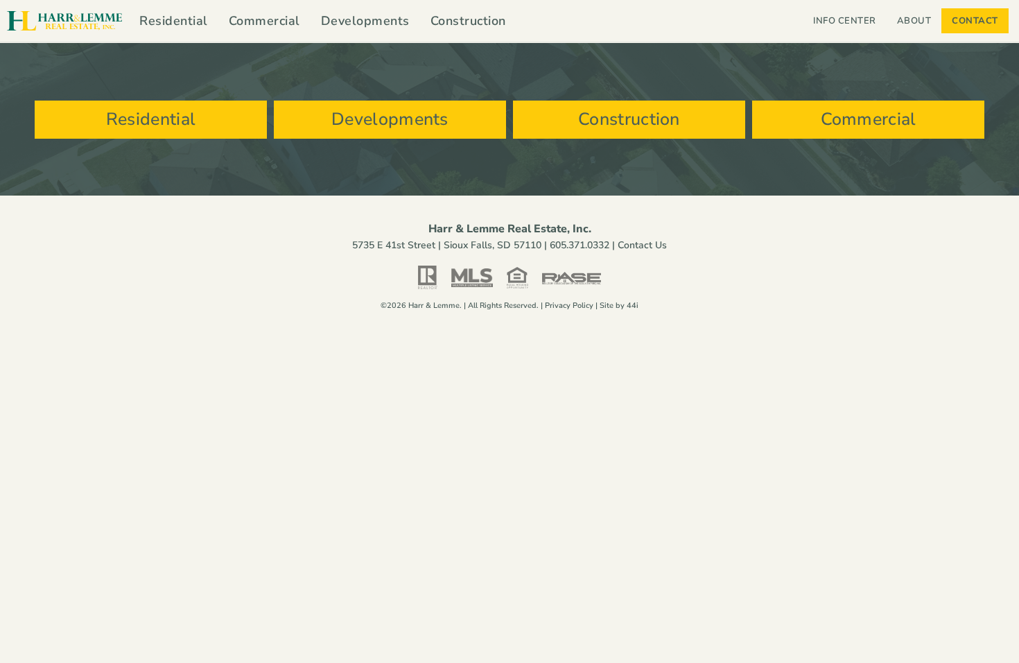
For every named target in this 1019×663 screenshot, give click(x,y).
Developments (365, 20)
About (914, 21)
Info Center (844, 21)
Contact (975, 21)
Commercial (264, 20)
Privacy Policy (569, 305)
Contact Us (642, 245)
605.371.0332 (579, 245)
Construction (468, 20)
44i (632, 305)
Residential (173, 20)
